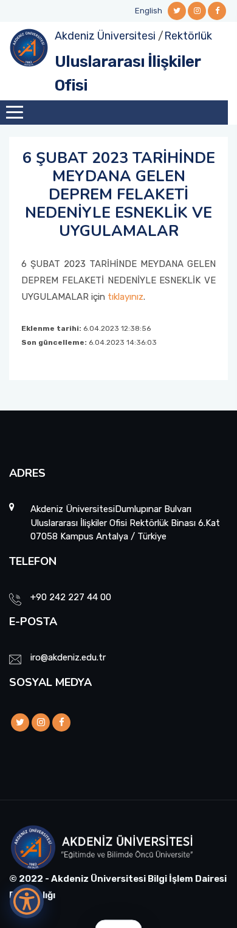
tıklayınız (125, 296)
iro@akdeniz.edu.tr (68, 657)
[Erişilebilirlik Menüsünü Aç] (27, 901)
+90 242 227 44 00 (70, 597)
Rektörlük (188, 36)
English (148, 10)
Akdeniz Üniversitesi (105, 36)
